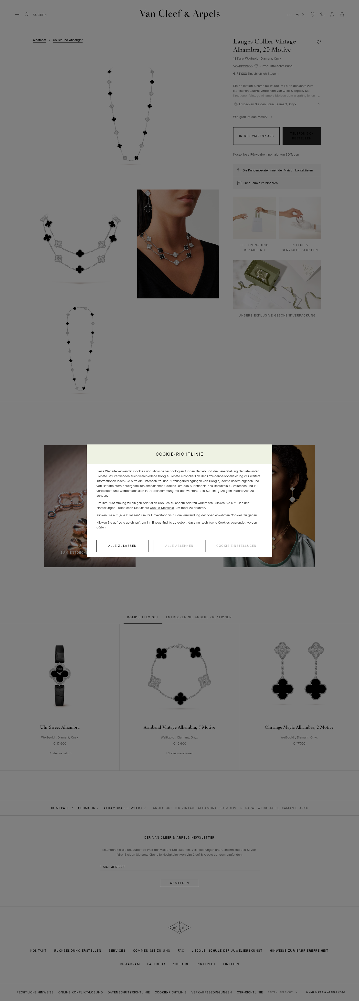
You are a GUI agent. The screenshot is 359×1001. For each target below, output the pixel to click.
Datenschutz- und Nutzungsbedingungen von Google (181, 481)
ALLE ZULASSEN (122, 546)
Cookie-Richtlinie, (162, 508)
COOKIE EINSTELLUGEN (236, 546)
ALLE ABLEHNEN (179, 546)
